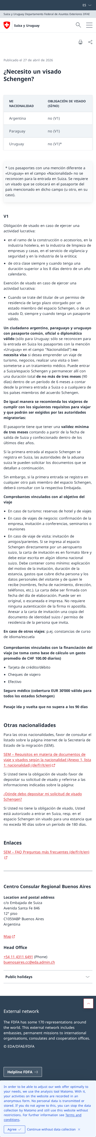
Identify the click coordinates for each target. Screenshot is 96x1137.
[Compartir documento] (90, 42)
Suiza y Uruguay (27, 25)
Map (7, 936)
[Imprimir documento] (80, 42)
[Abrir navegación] (89, 25)
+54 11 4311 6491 (18, 956)
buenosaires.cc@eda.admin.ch (29, 962)
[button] (88, 1003)
